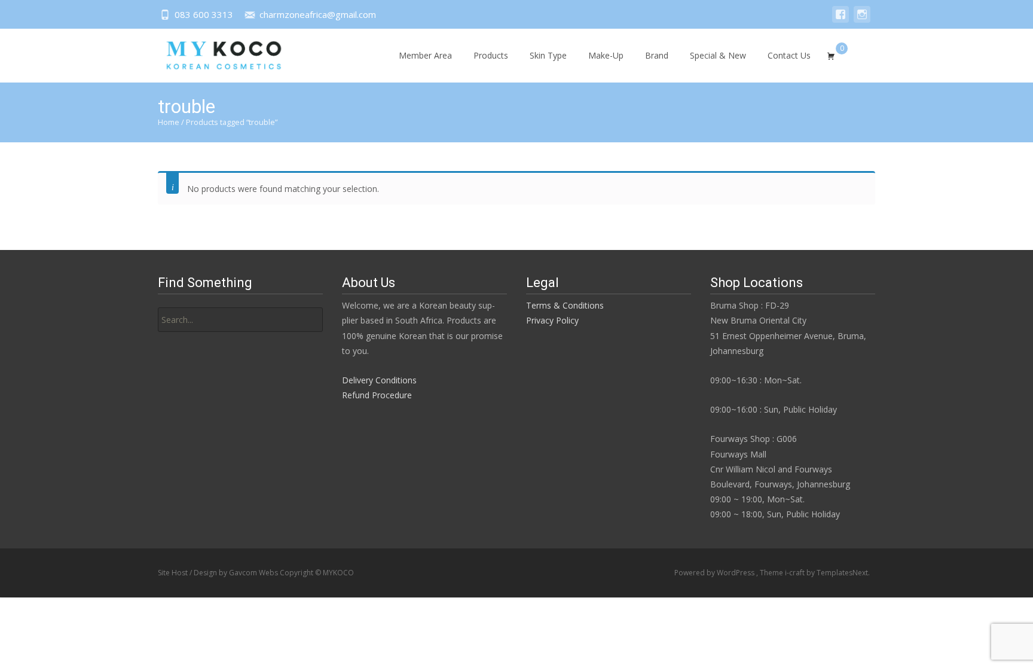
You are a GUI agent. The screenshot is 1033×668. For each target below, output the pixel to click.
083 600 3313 (204, 14)
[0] (831, 54)
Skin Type (548, 55)
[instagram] (862, 20)
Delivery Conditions (379, 380)
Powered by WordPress (715, 573)
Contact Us (789, 55)
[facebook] (840, 20)
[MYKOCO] (213, 53)
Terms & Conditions (565, 305)
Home (168, 122)
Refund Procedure (377, 395)
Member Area (425, 55)
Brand (656, 55)
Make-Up (606, 55)
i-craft (795, 573)
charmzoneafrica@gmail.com (317, 14)
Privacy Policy (552, 320)
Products (490, 55)
